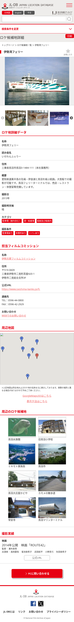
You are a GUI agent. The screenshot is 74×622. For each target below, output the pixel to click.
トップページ (8, 45)
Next (71, 118)
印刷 (69, 36)
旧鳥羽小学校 (45, 439)
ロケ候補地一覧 (24, 45)
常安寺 (11, 519)
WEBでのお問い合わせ (14, 315)
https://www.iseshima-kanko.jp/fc (21, 289)
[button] (37, 356)
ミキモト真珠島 (16, 466)
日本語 (7, 12)
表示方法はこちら (37, 401)
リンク (21, 611)
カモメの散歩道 (46, 493)
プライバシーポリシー (59, 611)
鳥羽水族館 (14, 439)
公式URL (37, 557)
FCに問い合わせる (38, 573)
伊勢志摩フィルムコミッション (18, 258)
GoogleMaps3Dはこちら (37, 395)
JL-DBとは (9, 611)
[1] (68, 19)
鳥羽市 (42, 466)
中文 (29, 12)
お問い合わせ (36, 611)
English (18, 12)
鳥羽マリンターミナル (50, 519)
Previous (2, 118)
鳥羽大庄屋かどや (18, 493)
